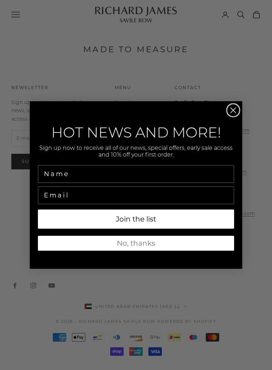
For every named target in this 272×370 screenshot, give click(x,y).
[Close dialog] (233, 110)
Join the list (136, 219)
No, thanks (136, 243)
